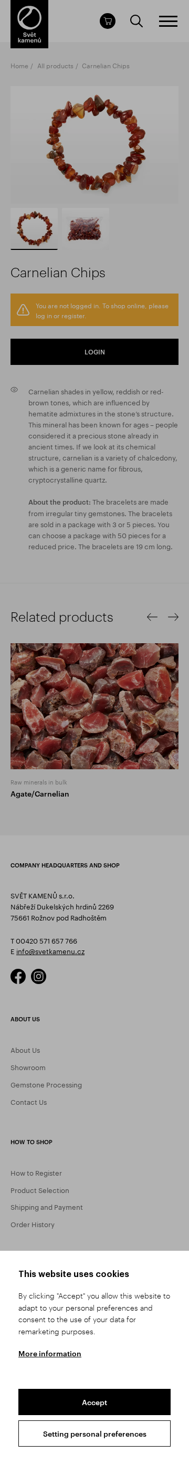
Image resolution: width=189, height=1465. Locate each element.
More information (49, 1353)
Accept (94, 1402)
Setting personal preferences (94, 1433)
